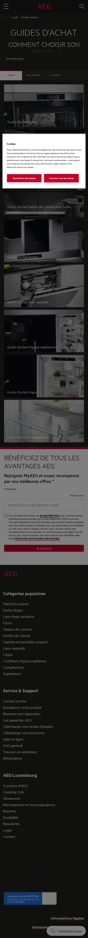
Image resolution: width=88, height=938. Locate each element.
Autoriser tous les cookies (61, 178)
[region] (44, 161)
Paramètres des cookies (24, 178)
